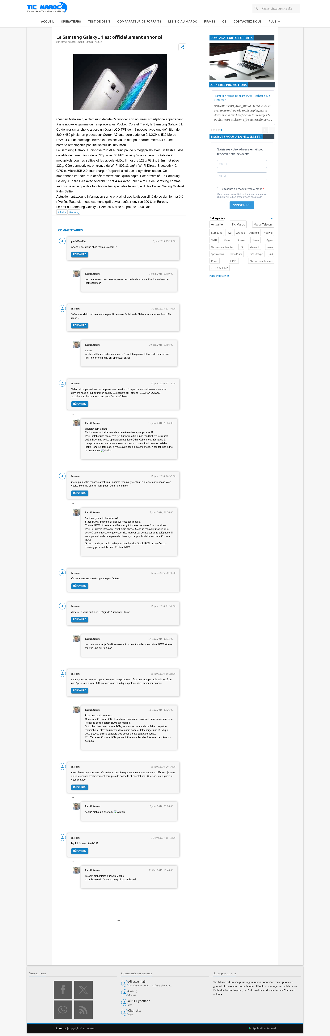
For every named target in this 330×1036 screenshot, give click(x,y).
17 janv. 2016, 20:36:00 (163, 476)
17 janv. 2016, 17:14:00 (163, 383)
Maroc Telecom (263, 224)
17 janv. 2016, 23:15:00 (160, 638)
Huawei (268, 232)
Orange (240, 232)
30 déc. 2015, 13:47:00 (163, 308)
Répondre (79, 254)
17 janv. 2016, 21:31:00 (163, 606)
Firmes (209, 21)
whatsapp (63, 1009)
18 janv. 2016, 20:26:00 (160, 709)
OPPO (234, 261)
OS (224, 21)
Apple (269, 240)
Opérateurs (71, 21)
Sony (227, 240)
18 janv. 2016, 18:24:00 (163, 673)
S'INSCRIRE (242, 205)
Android (254, 232)
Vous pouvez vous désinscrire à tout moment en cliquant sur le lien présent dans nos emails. (242, 195)
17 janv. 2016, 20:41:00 (163, 572)
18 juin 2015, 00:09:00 (161, 273)
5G (271, 254)
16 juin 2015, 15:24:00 (163, 241)
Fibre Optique (255, 254)
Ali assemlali (137, 981)
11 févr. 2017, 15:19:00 (163, 837)
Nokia (270, 247)
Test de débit (99, 21)
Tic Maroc (238, 224)
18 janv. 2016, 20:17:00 (163, 766)
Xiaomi (255, 240)
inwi (229, 232)
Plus (273, 21)
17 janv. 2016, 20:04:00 (160, 423)
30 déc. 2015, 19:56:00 (161, 344)
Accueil (47, 21)
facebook (63, 990)
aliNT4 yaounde (139, 1001)
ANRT (214, 240)
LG (241, 247)
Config (132, 991)
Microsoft (255, 247)
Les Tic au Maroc (182, 21)
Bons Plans (236, 254)
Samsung (216, 232)
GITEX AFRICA (219, 268)
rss (83, 1009)
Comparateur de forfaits (139, 21)
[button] (182, 47)
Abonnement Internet (261, 261)
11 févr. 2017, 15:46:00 (161, 870)
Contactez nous (248, 21)
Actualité (217, 224)
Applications (217, 254)
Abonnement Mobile (222, 247)
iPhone (214, 261)
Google (241, 240)
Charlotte (134, 1010)
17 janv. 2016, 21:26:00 (160, 512)
